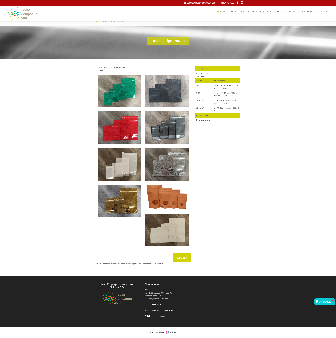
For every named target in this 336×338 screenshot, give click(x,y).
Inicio (222, 12)
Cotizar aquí (325, 301)
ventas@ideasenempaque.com (201, 3)
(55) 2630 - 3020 (154, 304)
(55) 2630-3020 (226, 3)
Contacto (325, 12)
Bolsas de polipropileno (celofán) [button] (256, 12)
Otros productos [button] (308, 12)
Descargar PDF (204, 120)
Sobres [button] (292, 12)
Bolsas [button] (280, 12)
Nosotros (233, 12)
